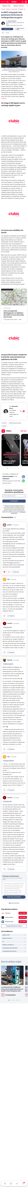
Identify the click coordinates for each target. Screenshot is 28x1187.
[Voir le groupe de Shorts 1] (7, 468)
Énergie (20, 9)
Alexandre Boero (12, 21)
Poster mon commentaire (14, 897)
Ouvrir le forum (15, 903)
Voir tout (23, 431)
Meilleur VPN (6, 6)
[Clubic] (14, 2)
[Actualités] (5, 1183)
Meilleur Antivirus (19, 6)
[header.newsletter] (7, 2)
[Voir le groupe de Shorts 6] (17, 468)
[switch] (23, 2)
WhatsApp (5, 478)
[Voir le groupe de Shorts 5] (15, 468)
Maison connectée (12, 9)
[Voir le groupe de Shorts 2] (9, 468)
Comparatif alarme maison (14, 926)
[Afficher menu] (2, 1)
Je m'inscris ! (14, 501)
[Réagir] (3, 32)
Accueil (3, 9)
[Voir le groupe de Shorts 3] (11, 468)
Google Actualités (7, 476)
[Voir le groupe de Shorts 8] (20, 468)
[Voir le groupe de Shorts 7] (19, 468)
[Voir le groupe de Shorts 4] (13, 468)
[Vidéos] (11, 1183)
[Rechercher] (4, 2)
